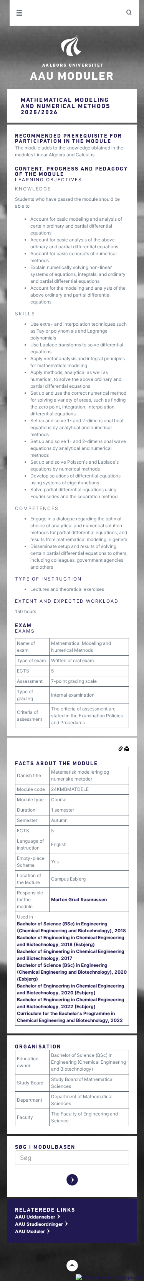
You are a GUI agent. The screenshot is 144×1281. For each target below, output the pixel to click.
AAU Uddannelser (38, 1217)
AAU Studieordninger (42, 1224)
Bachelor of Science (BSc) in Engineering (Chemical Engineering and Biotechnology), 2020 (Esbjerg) (72, 972)
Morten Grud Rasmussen (79, 899)
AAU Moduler (33, 1231)
